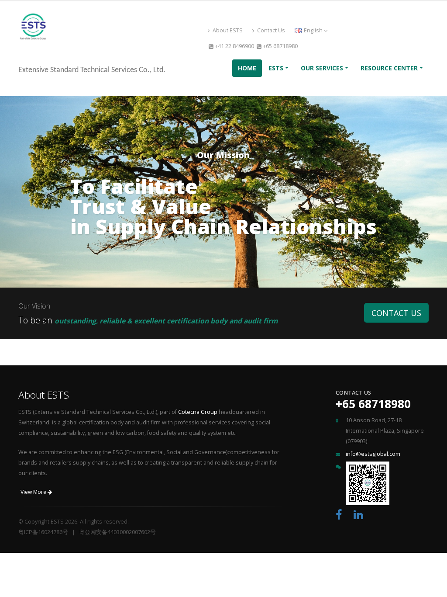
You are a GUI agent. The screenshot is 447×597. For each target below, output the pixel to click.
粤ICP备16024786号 (43, 532)
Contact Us (270, 30)
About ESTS (227, 30)
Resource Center (389, 68)
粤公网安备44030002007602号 (117, 532)
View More (34, 492)
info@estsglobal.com (373, 454)
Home (247, 68)
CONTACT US (396, 313)
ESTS (275, 68)
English (313, 30)
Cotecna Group (197, 412)
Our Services (322, 68)
